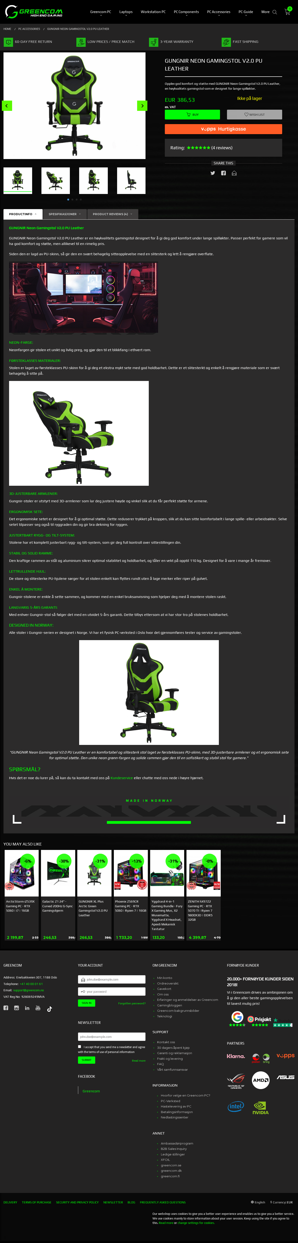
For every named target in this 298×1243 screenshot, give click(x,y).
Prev (7, 106)
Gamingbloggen (169, 1005)
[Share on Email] (234, 174)
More (265, 12)
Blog (131, 1202)
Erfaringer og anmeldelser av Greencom (187, 1000)
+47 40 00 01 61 (31, 984)
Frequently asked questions (163, 1202)
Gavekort (164, 989)
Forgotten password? (132, 1003)
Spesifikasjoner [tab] (63, 214)
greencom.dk (171, 1170)
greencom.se (171, 1165)
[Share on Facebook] (223, 174)
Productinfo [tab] (20, 214)
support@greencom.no (28, 990)
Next (142, 106)
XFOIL (165, 1159)
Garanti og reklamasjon (174, 1053)
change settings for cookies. (196, 1223)
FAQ (160, 1064)
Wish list (257, 114)
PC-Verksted (170, 1101)
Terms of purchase (36, 1202)
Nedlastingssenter (174, 1117)
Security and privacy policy (77, 1202)
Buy (196, 114)
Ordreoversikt (168, 983)
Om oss (163, 994)
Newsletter (113, 1202)
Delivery (10, 1202)
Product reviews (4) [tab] (110, 214)
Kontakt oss (166, 1042)
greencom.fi (170, 1176)
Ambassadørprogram (177, 1143)
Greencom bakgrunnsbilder (178, 1010)
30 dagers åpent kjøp (173, 1047)
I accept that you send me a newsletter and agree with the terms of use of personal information (111, 1049)
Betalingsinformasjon (177, 1112)
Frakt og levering (170, 1058)
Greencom (91, 1091)
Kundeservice (122, 778)
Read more (139, 1060)
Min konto (164, 978)
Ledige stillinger (173, 1154)
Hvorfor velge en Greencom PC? (185, 1095)
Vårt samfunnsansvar (172, 1069)
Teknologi (164, 1016)
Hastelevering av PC (176, 1106)
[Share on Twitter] (213, 174)
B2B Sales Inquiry (174, 1149)
